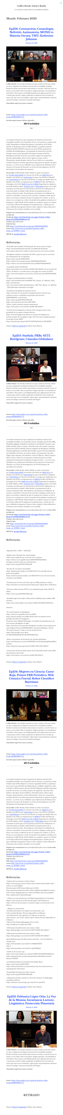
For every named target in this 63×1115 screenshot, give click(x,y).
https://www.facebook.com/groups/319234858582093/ (29, 226)
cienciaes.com (28, 186)
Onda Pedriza (14, 179)
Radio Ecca (46, 175)
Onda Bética (39, 186)
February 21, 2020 (31, 343)
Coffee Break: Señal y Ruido (31, 6)
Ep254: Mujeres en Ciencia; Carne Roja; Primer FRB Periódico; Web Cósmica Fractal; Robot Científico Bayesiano (31, 676)
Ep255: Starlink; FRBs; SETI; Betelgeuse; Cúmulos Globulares (31, 337)
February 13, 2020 (31, 686)
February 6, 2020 (31, 1007)
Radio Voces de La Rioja (30, 184)
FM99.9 (37, 182)
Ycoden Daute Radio (16, 175)
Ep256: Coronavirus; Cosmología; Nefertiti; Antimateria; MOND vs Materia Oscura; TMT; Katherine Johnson (31, 34)
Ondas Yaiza (28, 177)
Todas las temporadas (19, 326)
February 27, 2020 (31, 43)
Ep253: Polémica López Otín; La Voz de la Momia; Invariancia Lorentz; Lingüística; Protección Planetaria (31, 1000)
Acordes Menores (20, 234)
